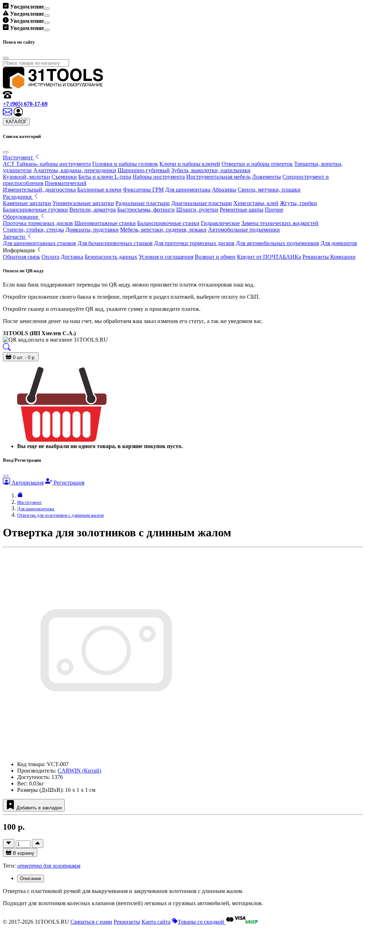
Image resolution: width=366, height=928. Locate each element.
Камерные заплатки (27, 203)
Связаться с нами (91, 922)
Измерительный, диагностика (39, 190)
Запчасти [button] (14, 237)
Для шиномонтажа (188, 190)
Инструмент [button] (18, 157)
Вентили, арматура (92, 210)
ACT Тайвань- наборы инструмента (47, 164)
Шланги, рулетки (197, 210)
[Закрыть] (6, 152)
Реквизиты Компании (329, 257)
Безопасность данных (111, 257)
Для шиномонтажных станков (39, 243)
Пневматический (65, 183)
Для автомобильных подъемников (277, 243)
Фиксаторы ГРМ (143, 190)
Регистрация (68, 483)
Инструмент (29, 502)
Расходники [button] (18, 197)
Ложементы (266, 177)
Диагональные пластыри (201, 203)
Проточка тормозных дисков (38, 223)
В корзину (22, 853)
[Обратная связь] (8, 114)
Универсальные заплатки (83, 203)
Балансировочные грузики (35, 210)
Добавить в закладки (38, 807)
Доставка (72, 257)
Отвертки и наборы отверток (257, 164)
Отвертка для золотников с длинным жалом (60, 515)
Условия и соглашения (166, 257)
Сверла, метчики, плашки (269, 190)
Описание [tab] (30, 878)
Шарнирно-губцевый (144, 170)
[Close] (47, 9)
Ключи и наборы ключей (189, 164)
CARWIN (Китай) (79, 771)
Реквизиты (127, 922)
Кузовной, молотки (26, 177)
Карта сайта (156, 922)
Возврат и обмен (215, 257)
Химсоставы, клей (255, 203)
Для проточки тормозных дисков (194, 243)
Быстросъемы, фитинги (146, 210)
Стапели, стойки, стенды (33, 230)
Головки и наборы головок (125, 164)
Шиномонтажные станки (105, 223)
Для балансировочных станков (115, 243)
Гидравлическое (220, 223)
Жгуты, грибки (298, 203)
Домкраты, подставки (92, 230)
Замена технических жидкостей (279, 223)
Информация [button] (19, 250)
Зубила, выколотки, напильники (211, 170)
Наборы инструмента (159, 177)
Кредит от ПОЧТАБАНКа (269, 257)
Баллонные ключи (99, 190)
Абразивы (224, 190)
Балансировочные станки (168, 223)
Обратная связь (21, 257)
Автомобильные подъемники (244, 230)
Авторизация (27, 483)
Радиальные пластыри (142, 203)
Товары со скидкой (202, 922)
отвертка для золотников (48, 866)
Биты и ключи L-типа (104, 177)
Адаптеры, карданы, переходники (74, 170)
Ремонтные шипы (241, 210)
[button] (18, 114)
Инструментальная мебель (218, 177)
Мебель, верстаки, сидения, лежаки (163, 230)
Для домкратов (339, 243)
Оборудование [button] (21, 217)
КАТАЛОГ (16, 121)
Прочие (274, 210)
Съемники (64, 177)
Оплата (50, 257)
